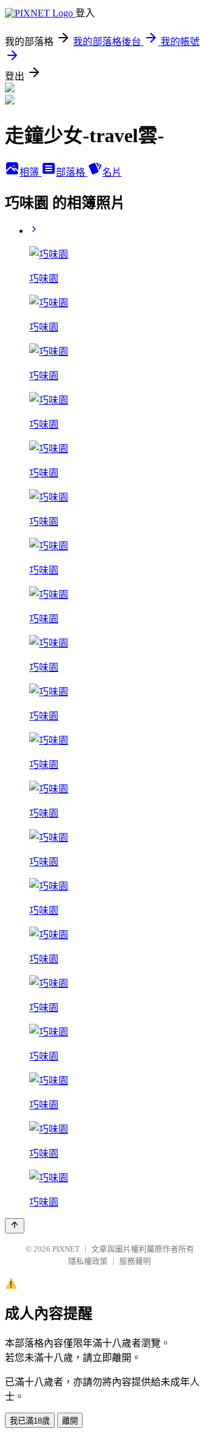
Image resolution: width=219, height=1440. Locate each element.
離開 (70, 1420)
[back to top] (14, 1225)
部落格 (72, 172)
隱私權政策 (88, 1261)
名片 (112, 172)
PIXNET (66, 1248)
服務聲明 (135, 1261)
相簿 (30, 172)
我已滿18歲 (30, 1420)
